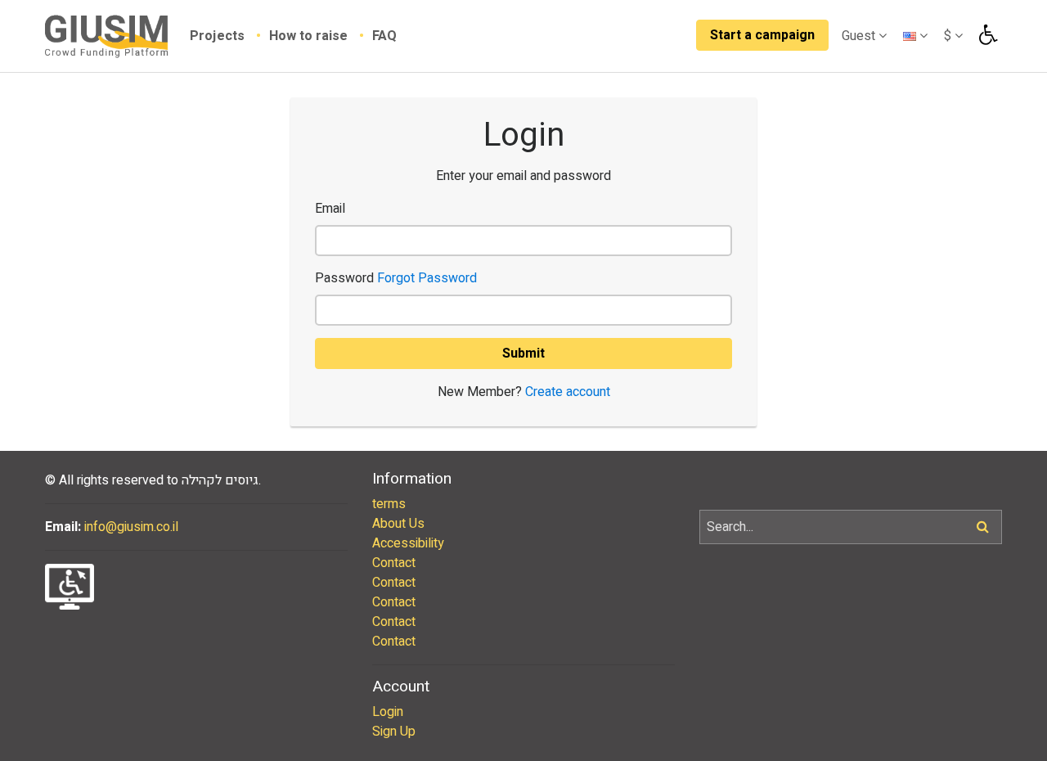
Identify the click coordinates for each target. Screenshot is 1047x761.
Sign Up (394, 731)
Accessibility (408, 543)
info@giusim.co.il (131, 527)
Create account (567, 392)
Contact (394, 563)
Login (387, 712)
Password (396, 278)
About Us (398, 524)
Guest (860, 36)
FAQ (384, 36)
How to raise (310, 36)
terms (389, 504)
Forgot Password (427, 278)
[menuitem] (229, 36)
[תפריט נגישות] (986, 35)
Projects (219, 36)
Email (330, 208)
